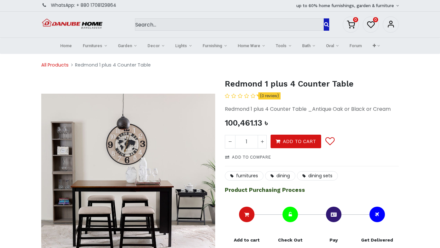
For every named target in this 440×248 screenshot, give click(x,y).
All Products (55, 65)
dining (283, 175)
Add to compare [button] (251, 157)
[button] (376, 46)
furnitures (247, 175)
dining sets (320, 175)
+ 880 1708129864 (96, 5)
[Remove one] (230, 141)
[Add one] (262, 141)
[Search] (326, 24)
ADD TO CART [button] (299, 141)
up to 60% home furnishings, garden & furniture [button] (345, 5)
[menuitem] (66, 46)
